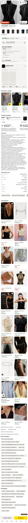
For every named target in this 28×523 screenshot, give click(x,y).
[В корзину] (9, 104)
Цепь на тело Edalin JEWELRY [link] (19, 356)
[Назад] (2, 2)
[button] (5, 22)
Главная (2, 521)
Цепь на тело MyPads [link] (5, 422)
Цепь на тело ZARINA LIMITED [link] (19, 243)
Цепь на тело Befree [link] (5, 265)
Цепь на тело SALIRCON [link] (6, 288)
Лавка (11, 521)
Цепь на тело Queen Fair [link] (6, 221)
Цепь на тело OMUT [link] (19, 221)
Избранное (16, 521)
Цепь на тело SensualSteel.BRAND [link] (5, 400)
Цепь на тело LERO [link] (18, 422)
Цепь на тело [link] (4, 242)
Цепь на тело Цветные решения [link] (5, 311)
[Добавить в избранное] (23, 2)
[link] (7, 439)
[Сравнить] (20, 2)
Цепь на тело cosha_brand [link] (4, 109)
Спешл (7, 521)
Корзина (21, 521)
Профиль (25, 521)
